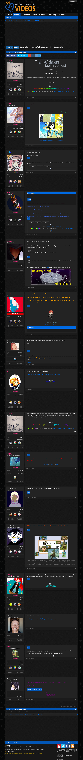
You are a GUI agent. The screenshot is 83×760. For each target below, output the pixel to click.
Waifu (40, 166)
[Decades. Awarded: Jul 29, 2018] (15, 403)
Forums (16, 14)
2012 (54, 92)
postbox (57, 226)
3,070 (21, 94)
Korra (27, 468)
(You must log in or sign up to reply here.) (69, 706)
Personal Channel (30, 361)
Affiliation (40, 753)
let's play (50, 140)
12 (20, 699)
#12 (75, 568)
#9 (75, 434)
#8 (75, 389)
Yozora (27, 389)
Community (52, 14)
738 (20, 556)
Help (75, 742)
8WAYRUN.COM (24, 711)
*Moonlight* (12, 679)
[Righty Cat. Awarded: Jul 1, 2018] (11, 552)
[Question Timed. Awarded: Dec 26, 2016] (15, 132)
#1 (75, 97)
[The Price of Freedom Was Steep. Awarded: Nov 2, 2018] (11, 321)
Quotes (45, 222)
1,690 (21, 186)
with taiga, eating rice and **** (16, 399)
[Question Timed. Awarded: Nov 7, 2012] (15, 668)
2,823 (21, 224)
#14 (75, 628)
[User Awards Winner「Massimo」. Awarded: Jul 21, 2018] (19, 403)
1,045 (21, 407)
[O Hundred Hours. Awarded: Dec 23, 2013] (15, 605)
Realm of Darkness (19, 637)
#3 (75, 172)
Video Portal (26, 14)
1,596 (21, 136)
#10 (75, 468)
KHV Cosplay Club (52, 464)
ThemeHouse (60, 754)
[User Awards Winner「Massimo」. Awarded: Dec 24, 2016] (15, 90)
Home (10, 14)
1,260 (21, 270)
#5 (75, 287)
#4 (75, 234)
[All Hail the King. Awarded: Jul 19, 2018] (19, 181)
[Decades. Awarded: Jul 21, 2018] (11, 132)
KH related (29, 362)
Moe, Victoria (20, 511)
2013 (59, 92)
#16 (75, 699)
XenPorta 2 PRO (9, 711)
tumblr (40, 140)
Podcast (30, 753)
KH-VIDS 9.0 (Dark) (11, 742)
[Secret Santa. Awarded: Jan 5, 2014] (11, 515)
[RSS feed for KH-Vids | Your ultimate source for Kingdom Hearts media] (72, 746)
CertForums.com (60, 759)
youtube (52, 226)
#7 (75, 364)
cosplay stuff (46, 464)
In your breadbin (19, 86)
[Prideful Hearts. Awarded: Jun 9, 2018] (15, 181)
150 (20, 640)
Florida (21, 355)
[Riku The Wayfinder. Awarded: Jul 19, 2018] (11, 181)
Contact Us (69, 742)
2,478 (21, 326)
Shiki (27, 172)
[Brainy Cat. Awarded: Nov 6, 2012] (15, 220)
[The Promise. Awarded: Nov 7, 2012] (19, 668)
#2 (75, 145)
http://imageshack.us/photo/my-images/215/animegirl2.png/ (41, 619)
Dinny (27, 589)
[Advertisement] (41, 34)
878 (20, 519)
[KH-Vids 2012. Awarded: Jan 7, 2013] (15, 359)
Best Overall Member (55, 324)
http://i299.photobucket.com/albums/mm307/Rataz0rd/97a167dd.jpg (43, 374)
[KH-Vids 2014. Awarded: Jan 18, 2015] (19, 321)
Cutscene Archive (12, 753)
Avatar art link (47, 426)
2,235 (21, 672)
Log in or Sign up (73, 1)
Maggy (10, 340)
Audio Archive (19, 753)
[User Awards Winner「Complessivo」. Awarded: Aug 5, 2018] (11, 403)
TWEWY (32, 166)
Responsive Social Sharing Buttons (64, 757)
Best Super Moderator (47, 324)
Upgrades (62, 14)
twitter (45, 140)
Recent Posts (9, 17)
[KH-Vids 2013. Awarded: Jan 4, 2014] (11, 668)
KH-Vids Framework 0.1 (66, 751)
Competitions (15, 50)
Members (42, 14)
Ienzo (23, 50)
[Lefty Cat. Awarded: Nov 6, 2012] (19, 220)
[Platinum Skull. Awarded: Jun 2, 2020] (15, 552)
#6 (75, 334)
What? (27, 145)
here (48, 267)
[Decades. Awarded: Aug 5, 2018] (11, 90)
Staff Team (35, 753)
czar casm (21, 664)
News (6, 753)
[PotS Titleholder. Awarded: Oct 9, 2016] (19, 90)
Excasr (27, 287)
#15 (75, 658)
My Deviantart (52, 426)
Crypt (9, 615)
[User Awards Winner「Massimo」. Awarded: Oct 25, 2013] (19, 132)
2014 (63, 92)
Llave (27, 334)
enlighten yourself (59, 140)
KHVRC (38, 222)
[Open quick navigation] (77, 20)
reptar (27, 658)
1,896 (21, 609)
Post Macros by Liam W (68, 750)
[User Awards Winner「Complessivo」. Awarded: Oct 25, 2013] (19, 515)
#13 (75, 589)
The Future (20, 177)
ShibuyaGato (28, 234)
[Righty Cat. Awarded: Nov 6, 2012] (11, 220)
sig (31, 222)
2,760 (21, 482)
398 (20, 363)
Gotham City (20, 601)
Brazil (22, 267)
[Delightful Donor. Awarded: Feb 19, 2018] (15, 321)
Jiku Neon (11, 488)
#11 (75, 497)
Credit (47, 166)
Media (35, 14)
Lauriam (10, 525)
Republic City (20, 473)
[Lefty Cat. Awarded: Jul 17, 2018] (19, 552)
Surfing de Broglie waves (18, 128)
